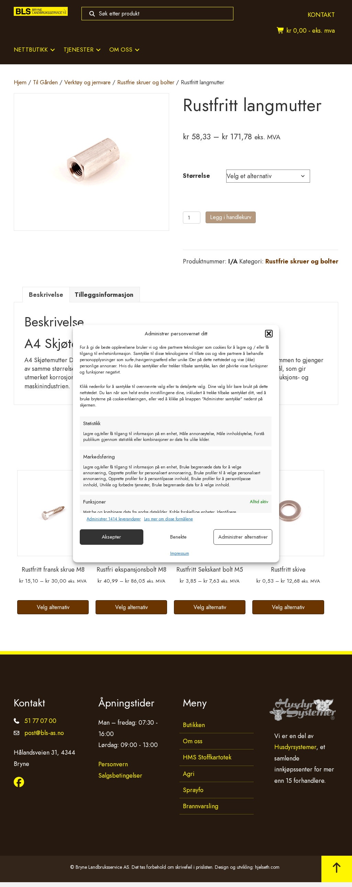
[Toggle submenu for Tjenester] (98, 50)
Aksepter (111, 537)
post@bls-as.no (44, 732)
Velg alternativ (53, 607)
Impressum (179, 553)
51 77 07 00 (40, 720)
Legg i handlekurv (230, 217)
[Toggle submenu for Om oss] (137, 50)
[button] (268, 333)
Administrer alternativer (243, 537)
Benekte (178, 537)
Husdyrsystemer (295, 747)
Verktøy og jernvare (87, 82)
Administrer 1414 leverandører (114, 519)
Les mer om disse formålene (168, 519)
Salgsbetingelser (120, 775)
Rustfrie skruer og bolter (145, 82)
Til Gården (45, 82)
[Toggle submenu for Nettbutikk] (52, 50)
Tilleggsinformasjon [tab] (104, 294)
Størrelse (196, 175)
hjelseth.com (267, 867)
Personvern (113, 764)
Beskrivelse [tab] (46, 294)
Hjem (20, 82)
